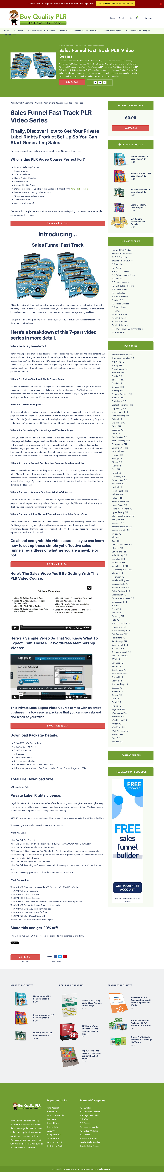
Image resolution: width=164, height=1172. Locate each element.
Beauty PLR (117, 376)
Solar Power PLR (119, 673)
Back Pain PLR (118, 372)
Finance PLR (117, 455)
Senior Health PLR (120, 655)
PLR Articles (117, 264)
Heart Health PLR (120, 490)
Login (149, 18)
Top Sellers (115, 76)
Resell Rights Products (113, 73)
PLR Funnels (85, 1123)
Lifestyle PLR (117, 548)
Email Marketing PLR (121, 440)
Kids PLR (116, 541)
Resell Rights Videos (131, 73)
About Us (51, 1130)
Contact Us (52, 1111)
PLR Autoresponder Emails (123, 275)
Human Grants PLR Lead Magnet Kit (139, 157)
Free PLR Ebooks (119, 318)
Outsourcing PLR (119, 601)
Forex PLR (116, 472)
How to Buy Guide (55, 1115)
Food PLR (116, 469)
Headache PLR (118, 483)
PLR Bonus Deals (55, 1146)
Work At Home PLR (120, 730)
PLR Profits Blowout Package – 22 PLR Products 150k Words (141, 1023)
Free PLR (116, 310)
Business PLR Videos (98, 61)
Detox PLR (116, 426)
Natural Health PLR (120, 587)
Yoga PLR (116, 738)
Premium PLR (117, 300)
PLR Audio (63, 70)
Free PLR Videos (119, 321)
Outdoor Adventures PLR (123, 598)
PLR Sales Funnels (120, 296)
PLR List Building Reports (123, 285)
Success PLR (117, 687)
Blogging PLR (118, 386)
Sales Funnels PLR (66, 76)
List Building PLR (119, 551)
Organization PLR (119, 594)
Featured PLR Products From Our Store (94, 64)
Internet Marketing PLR (120, 64)
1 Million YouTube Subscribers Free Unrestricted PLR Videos (90, 1030)
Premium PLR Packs (88, 1138)
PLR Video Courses (120, 303)
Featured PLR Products (122, 250)
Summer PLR (117, 691)
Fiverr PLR (116, 465)
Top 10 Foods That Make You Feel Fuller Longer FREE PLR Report (91, 1055)
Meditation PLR (118, 562)
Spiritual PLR (117, 677)
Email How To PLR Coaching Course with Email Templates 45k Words (141, 1001)
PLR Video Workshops (89, 1130)
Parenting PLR (118, 616)
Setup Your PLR (54, 1134)
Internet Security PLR (121, 530)
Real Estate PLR (119, 637)
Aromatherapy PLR (120, 369)
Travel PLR (116, 702)
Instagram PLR (118, 519)
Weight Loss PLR (119, 720)
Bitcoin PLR (117, 383)
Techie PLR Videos (102, 76)
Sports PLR (117, 680)
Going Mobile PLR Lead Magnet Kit (139, 206)
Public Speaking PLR (121, 630)
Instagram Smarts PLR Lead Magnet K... (141, 174)
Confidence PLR (119, 401)
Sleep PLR (116, 666)
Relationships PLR (119, 641)
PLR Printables (118, 293)
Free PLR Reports (120, 325)
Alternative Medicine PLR (123, 358)
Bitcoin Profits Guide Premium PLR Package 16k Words (141, 1039)
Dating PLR (117, 419)
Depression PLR (119, 422)
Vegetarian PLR (119, 709)
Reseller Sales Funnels (89, 1146)
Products (69, 45)
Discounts (51, 1119)
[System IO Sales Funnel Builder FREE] (127, 838)
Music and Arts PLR (120, 584)
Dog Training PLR (119, 437)
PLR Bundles (85, 1107)
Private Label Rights (79, 188)
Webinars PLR (118, 716)
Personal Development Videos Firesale (115, 3)
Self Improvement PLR (121, 652)
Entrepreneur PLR (119, 444)
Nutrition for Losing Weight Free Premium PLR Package (92, 1003)
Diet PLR (116, 433)
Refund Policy (53, 1123)
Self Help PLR (118, 648)
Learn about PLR (54, 1142)
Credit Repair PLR (120, 412)
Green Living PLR (119, 480)
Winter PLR (117, 723)
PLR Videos (90, 70)
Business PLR (84, 61)
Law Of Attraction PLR (122, 544)
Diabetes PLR (118, 429)
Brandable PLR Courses (122, 260)
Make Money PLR (84, 67)
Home (61, 45)
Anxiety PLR (117, 365)
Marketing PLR (97, 67)
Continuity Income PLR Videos (119, 61)
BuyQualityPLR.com (88, 1169)
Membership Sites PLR (122, 569)
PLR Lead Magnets (120, 282)
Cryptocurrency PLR (120, 415)
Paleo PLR (116, 609)
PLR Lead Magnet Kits (89, 1127)
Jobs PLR (116, 537)
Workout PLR (118, 734)
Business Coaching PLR (69, 61)
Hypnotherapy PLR (120, 512)
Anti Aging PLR (118, 361)
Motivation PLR (118, 576)
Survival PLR (117, 695)
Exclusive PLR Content (122, 253)
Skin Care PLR (118, 662)
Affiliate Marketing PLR (122, 354)
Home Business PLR (120, 501)
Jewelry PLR (117, 533)
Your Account (53, 1107)
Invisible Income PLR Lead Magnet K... (140, 190)
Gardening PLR (118, 476)
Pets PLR (116, 619)
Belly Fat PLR (118, 379)
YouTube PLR (117, 741)
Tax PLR (115, 698)
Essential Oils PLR (120, 447)
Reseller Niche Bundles (90, 1142)
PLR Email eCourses (120, 271)
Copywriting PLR (119, 408)
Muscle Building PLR (121, 580)
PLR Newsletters (119, 289)
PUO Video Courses (95, 73)
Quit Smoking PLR (120, 634)
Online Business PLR (130, 67)
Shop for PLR (53, 1138)
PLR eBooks (117, 278)
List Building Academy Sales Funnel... (138, 221)
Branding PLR (118, 390)
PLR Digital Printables (89, 1115)
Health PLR (117, 487)
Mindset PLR (117, 573)
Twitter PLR (117, 705)
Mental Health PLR (120, 566)
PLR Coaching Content (90, 1111)
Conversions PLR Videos (68, 64)
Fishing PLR (117, 458)
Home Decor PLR (119, 505)
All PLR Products (119, 257)
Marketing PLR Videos (113, 67)
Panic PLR (116, 612)
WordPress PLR (119, 727)
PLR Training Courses (77, 70)
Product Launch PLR (121, 623)
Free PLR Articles (119, 314)
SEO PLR (116, 659)
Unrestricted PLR (119, 332)
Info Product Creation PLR (123, 515)
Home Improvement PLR (122, 508)
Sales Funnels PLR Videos (83, 76)
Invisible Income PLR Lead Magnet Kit (43, 1033)
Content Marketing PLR (122, 404)
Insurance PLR (118, 523)
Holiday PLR (117, 498)
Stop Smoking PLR (120, 684)
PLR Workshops (119, 307)
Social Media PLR (119, 670)
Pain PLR (116, 605)
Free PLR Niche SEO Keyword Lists (127, 328)
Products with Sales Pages (76, 73)
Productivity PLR (119, 627)
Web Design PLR (119, 713)
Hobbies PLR (117, 494)
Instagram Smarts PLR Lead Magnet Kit (43, 1016)
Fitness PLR (117, 462)
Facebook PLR (118, 451)
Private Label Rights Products (107, 70)
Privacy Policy (53, 1127)
